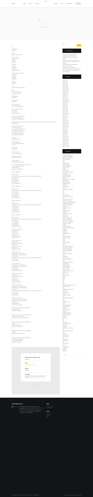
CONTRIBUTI (65, 215)
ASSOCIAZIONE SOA (66, 166)
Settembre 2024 (65, 101)
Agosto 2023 (65, 114)
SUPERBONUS (65, 340)
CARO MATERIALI (66, 186)
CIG (63, 197)
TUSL (63, 345)
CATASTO (64, 187)
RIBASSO (64, 316)
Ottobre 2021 (65, 141)
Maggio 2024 (65, 106)
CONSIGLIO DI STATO (66, 207)
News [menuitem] (62, 3)
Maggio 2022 (65, 131)
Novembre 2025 (65, 89)
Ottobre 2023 (65, 111)
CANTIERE (64, 185)
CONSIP (64, 209)
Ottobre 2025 (65, 90)
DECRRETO (64, 229)
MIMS (63, 276)
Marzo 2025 (64, 97)
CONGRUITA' (65, 206)
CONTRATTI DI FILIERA (67, 213)
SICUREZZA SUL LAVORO (67, 327)
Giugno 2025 (65, 93)
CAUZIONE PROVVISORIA (67, 189)
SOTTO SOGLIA (65, 336)
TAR (63, 342)
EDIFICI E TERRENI (66, 242)
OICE (63, 296)
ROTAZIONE (64, 318)
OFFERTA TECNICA (66, 295)
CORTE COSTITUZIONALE (67, 220)
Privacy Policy (49, 406)
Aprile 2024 (64, 107)
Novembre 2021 (65, 140)
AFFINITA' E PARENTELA (67, 156)
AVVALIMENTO (65, 170)
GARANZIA (64, 256)
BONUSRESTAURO (66, 183)
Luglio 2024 (64, 103)
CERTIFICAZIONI (65, 195)
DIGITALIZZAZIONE (66, 236)
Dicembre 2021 (65, 139)
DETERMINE (64, 232)
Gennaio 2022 (65, 137)
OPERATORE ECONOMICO (67, 297)
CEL (63, 193)
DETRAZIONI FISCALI (66, 233)
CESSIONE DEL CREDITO (67, 196)
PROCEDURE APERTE (66, 305)
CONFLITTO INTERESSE (67, 205)
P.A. (63, 299)
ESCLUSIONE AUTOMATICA (68, 246)
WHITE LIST (64, 350)
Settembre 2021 (65, 143)
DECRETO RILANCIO (66, 226)
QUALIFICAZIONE (66, 309)
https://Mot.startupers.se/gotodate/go (36, 377)
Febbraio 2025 (65, 99)
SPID (63, 338)
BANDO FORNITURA (66, 176)
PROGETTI (64, 307)
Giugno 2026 (65, 81)
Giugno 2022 (65, 130)
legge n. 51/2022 (65, 269)
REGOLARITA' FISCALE (67, 313)
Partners (48, 415)
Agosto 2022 (65, 127)
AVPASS (64, 169)
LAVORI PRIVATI (65, 263)
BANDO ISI (64, 177)
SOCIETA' (64, 333)
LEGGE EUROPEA (66, 267)
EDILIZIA (64, 243)
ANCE (63, 162)
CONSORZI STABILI (66, 210)
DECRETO (64, 225)
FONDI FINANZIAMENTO (67, 253)
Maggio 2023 (65, 117)
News (47, 416)
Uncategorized (51, 19)
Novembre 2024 (65, 100)
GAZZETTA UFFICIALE (67, 259)
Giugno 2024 (65, 104)
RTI (63, 319)
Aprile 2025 (64, 96)
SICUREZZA (64, 326)
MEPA (63, 273)
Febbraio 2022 (65, 136)
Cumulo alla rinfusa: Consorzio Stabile (70, 60)
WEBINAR (64, 349)
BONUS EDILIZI (65, 180)
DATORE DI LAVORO (66, 223)
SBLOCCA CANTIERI (66, 323)
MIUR (63, 283)
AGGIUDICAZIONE (66, 159)
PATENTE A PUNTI (66, 302)
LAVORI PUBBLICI (66, 265)
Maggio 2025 (65, 94)
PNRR (63, 303)
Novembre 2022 (65, 123)
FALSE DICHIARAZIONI (67, 249)
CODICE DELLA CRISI (66, 200)
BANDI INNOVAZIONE (66, 175)
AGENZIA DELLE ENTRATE (67, 157)
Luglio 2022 (64, 129)
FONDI (63, 252)
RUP (63, 320)
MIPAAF (64, 277)
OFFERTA (64, 293)
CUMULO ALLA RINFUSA (67, 222)
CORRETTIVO (65, 216)
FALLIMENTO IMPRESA (67, 247)
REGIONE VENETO (66, 312)
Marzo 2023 (64, 119)
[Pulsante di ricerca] (80, 355)
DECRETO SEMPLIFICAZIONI (68, 227)
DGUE (63, 235)
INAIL (63, 260)
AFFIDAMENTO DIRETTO (67, 155)
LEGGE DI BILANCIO (66, 266)
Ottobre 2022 (65, 124)
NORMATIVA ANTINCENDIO (68, 289)
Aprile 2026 (64, 84)
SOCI (63, 332)
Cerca (63, 43)
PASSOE (64, 300)
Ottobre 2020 (65, 144)
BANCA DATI (65, 173)
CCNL (63, 192)
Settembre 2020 (65, 146)
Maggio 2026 (65, 83)
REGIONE (64, 310)
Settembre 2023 (65, 113)
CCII (63, 190)
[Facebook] (12, 3)
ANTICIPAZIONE (65, 163)
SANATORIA (64, 322)
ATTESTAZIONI (65, 167)
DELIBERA (64, 230)
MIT (63, 280)
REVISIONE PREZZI (66, 315)
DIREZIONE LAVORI (66, 237)
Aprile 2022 (64, 133)
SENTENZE (64, 325)
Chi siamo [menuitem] (37, 3)
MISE (63, 279)
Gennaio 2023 (65, 121)
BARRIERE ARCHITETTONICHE (68, 179)
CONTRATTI (64, 212)
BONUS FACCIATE (66, 182)
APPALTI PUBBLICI (66, 165)
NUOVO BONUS (65, 292)
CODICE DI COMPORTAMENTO (68, 202)
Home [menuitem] (24, 3)
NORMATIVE (64, 290)
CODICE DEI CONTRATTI (67, 199)
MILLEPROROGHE (66, 275)
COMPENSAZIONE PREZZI (67, 203)
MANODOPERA (65, 272)
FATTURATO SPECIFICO (67, 250)
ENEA (63, 245)
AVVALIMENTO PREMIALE (67, 172)
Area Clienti (78, 3)
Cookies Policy (49, 407)
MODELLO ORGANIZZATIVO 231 (69, 285)
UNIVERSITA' (65, 348)
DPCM (63, 239)
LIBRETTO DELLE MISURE (67, 270)
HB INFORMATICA (77, 495)
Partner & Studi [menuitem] (69, 3)
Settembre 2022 (65, 126)
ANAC (63, 160)
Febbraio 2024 (65, 109)
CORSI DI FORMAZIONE (67, 217)
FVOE (63, 255)
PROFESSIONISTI (65, 306)
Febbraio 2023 (65, 120)
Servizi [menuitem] (30, 3)
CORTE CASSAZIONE (66, 219)
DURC (63, 240)
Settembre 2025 (65, 91)
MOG (63, 288)
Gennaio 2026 (65, 87)
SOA (63, 329)
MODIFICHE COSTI (66, 286)
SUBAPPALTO (65, 339)
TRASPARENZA (65, 343)
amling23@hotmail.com (30, 364)
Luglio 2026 (64, 80)
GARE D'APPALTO (66, 257)
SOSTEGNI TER (65, 335)
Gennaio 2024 (65, 110)
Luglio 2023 (64, 116)
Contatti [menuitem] (55, 3)
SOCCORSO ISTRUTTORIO (67, 330)
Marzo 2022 (64, 134)
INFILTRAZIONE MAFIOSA (67, 262)
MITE (63, 282)
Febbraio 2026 (65, 86)
